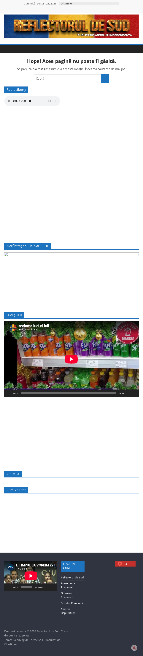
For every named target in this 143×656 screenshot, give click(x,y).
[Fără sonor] (128, 393)
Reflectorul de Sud (72, 577)
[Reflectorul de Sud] (8, 48)
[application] (71, 359)
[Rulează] (9, 393)
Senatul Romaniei (72, 603)
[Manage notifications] (134, 648)
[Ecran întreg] (134, 393)
